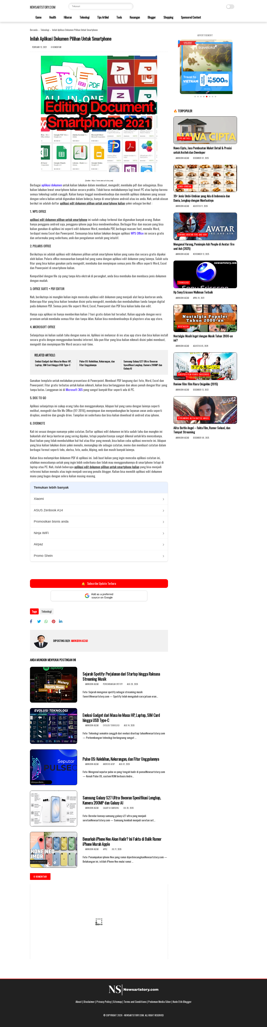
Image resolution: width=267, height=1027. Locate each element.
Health (52, 17)
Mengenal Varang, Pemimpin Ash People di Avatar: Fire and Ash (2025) (203, 246)
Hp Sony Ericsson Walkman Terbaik (193, 292)
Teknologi (84, 17)
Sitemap (117, 1002)
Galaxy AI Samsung (111, 807)
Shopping (168, 17)
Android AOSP (109, 764)
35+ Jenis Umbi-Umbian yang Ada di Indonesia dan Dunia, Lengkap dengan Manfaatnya (201, 198)
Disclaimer (89, 1002)
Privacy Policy (103, 1002)
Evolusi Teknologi (111, 725)
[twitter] (40, 621)
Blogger (151, 17)
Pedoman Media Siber (159, 1002)
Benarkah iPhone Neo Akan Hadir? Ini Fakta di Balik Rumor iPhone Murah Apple (122, 841)
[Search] (130, 6)
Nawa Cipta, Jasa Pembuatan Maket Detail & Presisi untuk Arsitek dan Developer (202, 150)
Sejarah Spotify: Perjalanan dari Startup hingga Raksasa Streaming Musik (121, 676)
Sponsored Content (190, 17)
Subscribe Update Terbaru (99, 583)
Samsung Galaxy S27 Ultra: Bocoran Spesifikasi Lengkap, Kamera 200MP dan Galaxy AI (143, 364)
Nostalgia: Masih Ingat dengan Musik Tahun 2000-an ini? (203, 338)
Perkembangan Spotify (113, 684)
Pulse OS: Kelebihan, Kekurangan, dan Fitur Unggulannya (97, 363)
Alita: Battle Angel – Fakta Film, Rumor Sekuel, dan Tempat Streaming (201, 430)
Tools (119, 17)
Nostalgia (183, 326)
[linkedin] (62, 621)
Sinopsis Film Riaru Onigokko (193, 374)
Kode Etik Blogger (182, 1002)
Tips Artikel (103, 17)
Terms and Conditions (135, 1002)
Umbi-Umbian (184, 186)
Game (38, 17)
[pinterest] (55, 621)
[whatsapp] (47, 621)
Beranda (34, 30)
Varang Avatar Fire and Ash (192, 234)
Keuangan (134, 17)
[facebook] (33, 621)
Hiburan (67, 17)
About (79, 1002)
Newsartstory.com (42, 7)
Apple (105, 849)
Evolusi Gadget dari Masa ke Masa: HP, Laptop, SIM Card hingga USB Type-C (53, 363)
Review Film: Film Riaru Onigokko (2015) (195, 384)
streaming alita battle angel (193, 418)
